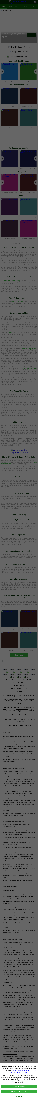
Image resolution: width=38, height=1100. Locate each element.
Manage (19, 1096)
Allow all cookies (19, 1087)
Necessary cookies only (19, 1091)
